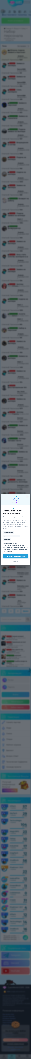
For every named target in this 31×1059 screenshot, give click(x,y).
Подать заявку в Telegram (17, 556)
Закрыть (15, 561)
